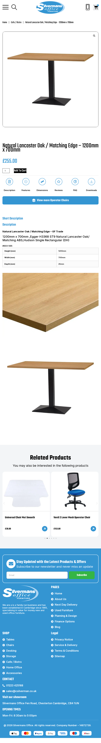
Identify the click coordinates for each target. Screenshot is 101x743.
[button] (94, 36)
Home (4, 22)
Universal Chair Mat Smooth (20, 517)
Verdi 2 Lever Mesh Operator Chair (72, 517)
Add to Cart (20, 170)
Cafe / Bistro (16, 22)
